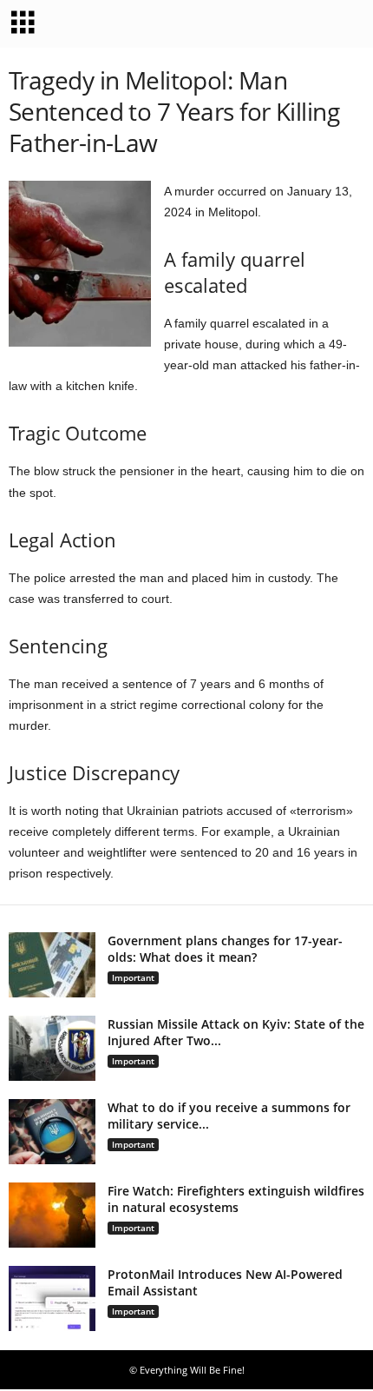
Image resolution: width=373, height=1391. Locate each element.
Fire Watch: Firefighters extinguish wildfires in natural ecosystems (236, 1198)
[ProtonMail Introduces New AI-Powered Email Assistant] (52, 1298)
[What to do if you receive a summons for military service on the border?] (52, 1131)
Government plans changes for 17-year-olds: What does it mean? (225, 948)
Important (133, 977)
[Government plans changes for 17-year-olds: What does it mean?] (52, 964)
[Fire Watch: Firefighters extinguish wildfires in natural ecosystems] (52, 1215)
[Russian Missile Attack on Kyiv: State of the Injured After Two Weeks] (52, 1048)
